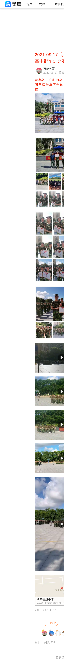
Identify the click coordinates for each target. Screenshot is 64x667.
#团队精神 (23, 30)
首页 (29, 4)
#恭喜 (21, 36)
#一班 (21, 41)
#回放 (5, 36)
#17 (4, 30)
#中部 (5, 25)
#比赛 (21, 19)
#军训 (5, 19)
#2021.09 (23, 25)
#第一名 (6, 41)
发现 (42, 4)
